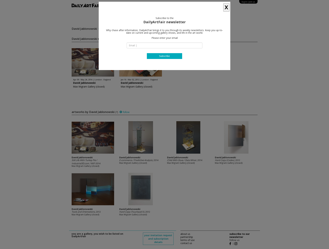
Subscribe (164, 56)
